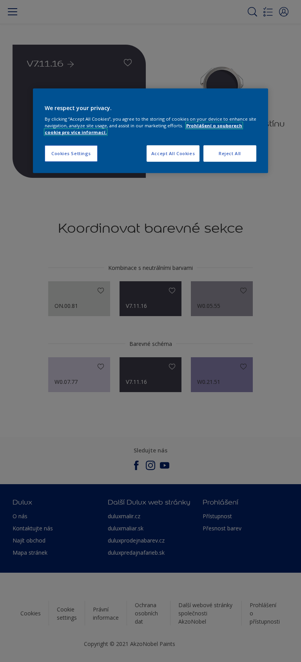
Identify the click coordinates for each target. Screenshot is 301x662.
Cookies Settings (71, 153)
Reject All (230, 153)
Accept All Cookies (173, 153)
